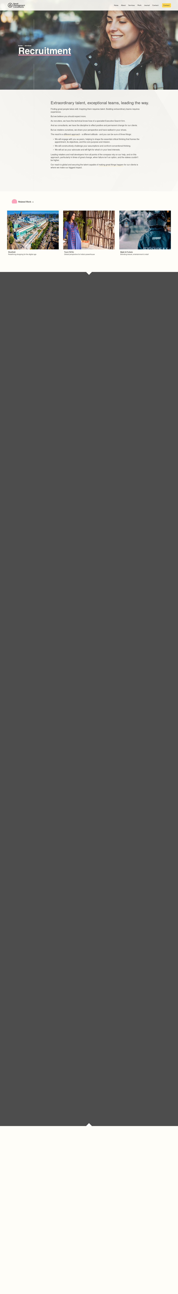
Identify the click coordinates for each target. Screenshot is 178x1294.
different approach (72, 134)
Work (139, 5)
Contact (155, 5)
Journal (147, 5)
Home (116, 5)
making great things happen (111, 164)
